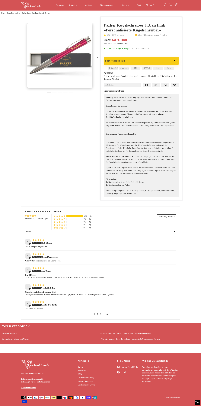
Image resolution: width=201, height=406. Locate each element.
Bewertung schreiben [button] (167, 217)
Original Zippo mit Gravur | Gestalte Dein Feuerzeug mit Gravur (125, 333)
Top (197, 402)
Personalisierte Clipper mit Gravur (15, 339)
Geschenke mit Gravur (86, 385)
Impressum (82, 371)
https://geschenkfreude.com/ (125, 193)
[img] (38, 240)
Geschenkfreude (175, 397)
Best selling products (13, 13)
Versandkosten (122, 43)
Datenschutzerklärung (86, 378)
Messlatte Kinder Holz (10, 333)
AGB (80, 374)
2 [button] (97, 314)
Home (3, 13)
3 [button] (100, 314)
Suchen (80, 367)
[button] (59, 216)
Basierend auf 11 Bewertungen (36, 219)
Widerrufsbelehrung (85, 381)
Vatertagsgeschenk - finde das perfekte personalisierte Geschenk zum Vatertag (130, 339)
